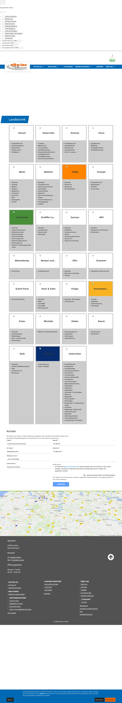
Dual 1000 (41, 304)
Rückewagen (69, 401)
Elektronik (41, 193)
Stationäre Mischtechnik (19, 241)
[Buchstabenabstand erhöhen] (22, 48)
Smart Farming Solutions (46, 158)
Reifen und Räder (43, 366)
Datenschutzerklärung (70, 466)
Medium (14, 187)
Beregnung (68, 187)
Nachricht (56, 448)
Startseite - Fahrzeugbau (72, 299)
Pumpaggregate (43, 202)
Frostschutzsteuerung (45, 200)
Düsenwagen (42, 189)
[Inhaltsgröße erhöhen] (21, 41)
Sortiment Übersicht (18, 299)
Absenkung (68, 185)
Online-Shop (16, 271)
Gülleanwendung (96, 304)
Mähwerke (94, 146)
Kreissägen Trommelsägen (73, 392)
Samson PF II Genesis (72, 241)
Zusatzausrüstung (70, 232)
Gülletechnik (69, 334)
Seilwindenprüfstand (71, 416)
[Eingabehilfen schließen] (4, 12)
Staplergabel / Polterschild (73, 409)
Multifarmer (15, 191)
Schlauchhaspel (43, 191)
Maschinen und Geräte (72, 273)
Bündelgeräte (69, 366)
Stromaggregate (70, 189)
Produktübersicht (17, 143)
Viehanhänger (16, 340)
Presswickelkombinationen (46, 152)
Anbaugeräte (16, 200)
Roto (13, 197)
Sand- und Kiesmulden (19, 338)
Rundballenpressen (44, 156)
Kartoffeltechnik (70, 146)
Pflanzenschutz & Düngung (99, 230)
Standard (14, 189)
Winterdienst (95, 232)
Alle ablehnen (99, 700)
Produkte (94, 299)
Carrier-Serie (95, 189)
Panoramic (15, 195)
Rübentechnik (69, 148)
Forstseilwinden (70, 375)
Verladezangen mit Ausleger (73, 420)
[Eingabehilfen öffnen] (2, 2)
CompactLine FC (17, 371)
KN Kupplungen (43, 308)
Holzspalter (68, 388)
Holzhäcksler (69, 386)
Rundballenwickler (44, 154)
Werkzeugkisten (70, 399)
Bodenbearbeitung (17, 146)
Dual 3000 (41, 306)
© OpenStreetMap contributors (114, 535)
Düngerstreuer (95, 332)
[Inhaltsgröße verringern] (19, 41)
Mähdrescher (42, 146)
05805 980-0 (15, 557)
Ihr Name (10, 448)
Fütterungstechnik (17, 239)
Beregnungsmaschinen (45, 187)
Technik (14, 202)
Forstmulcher (69, 373)
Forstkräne (68, 407)
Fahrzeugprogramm (71, 332)
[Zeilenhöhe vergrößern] (17, 45)
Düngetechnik (95, 143)
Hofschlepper (69, 336)
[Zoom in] (120, 493)
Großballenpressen (44, 150)
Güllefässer (68, 230)
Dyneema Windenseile (72, 377)
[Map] (61, 513)
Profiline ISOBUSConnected (20, 366)
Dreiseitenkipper (17, 334)
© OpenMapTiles (102, 535)
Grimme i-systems (70, 152)
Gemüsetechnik (70, 150)
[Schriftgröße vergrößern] (18, 43)
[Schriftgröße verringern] (15, 43)
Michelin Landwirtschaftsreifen (48, 332)
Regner (40, 197)
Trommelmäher (43, 148)
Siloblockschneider (18, 232)
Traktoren (41, 143)
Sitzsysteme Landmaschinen (100, 271)
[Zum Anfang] (111, 557)
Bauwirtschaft (42, 232)
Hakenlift (94, 187)
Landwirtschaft (42, 230)
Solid (13, 368)
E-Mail (9, 440)
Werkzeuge (41, 234)
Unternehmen (11, 463)
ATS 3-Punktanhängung (45, 195)
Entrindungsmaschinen (72, 371)
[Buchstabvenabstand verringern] (20, 48)
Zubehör (41, 204)
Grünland (94, 228)
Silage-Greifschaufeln (18, 230)
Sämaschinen (16, 148)
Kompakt (14, 185)
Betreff (55, 440)
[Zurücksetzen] (1, 12)
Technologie (95, 306)
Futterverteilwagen (18, 236)
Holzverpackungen (70, 412)
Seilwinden (68, 414)
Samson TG (68, 239)
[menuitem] (18, 67)
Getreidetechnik (70, 338)
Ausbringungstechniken (72, 236)
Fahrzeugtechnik (17, 243)
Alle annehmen (110, 700)
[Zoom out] (120, 496)
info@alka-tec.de (18, 560)
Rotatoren (68, 394)
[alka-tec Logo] (17, 67)
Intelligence (15, 152)
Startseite (15, 182)
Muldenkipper (95, 185)
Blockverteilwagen (17, 234)
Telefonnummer (12, 456)
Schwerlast (15, 193)
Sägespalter (68, 396)
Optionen (10, 700)
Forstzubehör (69, 379)
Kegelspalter (69, 390)
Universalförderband (71, 418)
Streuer (67, 234)
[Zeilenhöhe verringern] (15, 45)
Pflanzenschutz (16, 150)
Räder (40, 301)
